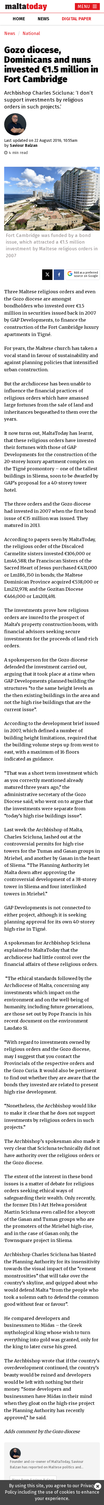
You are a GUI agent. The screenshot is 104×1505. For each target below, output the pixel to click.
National (31, 33)
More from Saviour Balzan (33, 1480)
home (19, 18)
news (43, 18)
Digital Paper (76, 18)
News (9, 33)
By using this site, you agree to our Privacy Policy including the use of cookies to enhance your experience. (52, 1492)
